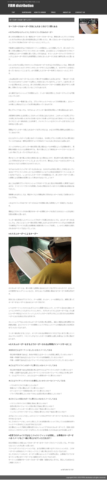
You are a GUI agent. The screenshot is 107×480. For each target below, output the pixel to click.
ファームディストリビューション (27, 5)
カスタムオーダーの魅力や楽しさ (88, 26)
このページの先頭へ (67, 470)
